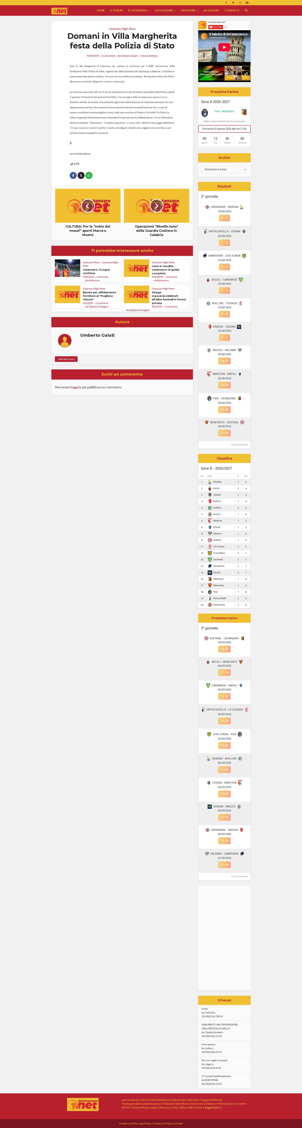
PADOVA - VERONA (224, 326)
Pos (202, 476)
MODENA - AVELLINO (224, 758)
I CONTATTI (231, 10)
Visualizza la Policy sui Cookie (168, 1123)
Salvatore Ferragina (98, 306)
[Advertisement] (224, 938)
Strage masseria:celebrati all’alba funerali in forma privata (169, 298)
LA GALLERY (211, 10)
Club (209, 476)
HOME (101, 10)
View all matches (239, 445)
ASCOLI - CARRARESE (224, 279)
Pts (246, 476)
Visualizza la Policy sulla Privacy (135, 1123)
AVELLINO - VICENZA (224, 303)
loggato (76, 387)
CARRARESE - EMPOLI (224, 685)
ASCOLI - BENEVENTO (224, 661)
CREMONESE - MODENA (224, 206)
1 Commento (171, 306)
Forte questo (208, 1044)
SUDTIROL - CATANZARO (224, 638)
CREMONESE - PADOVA (224, 830)
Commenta (102, 276)
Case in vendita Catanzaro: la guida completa (165, 269)
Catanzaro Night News (122, 28)
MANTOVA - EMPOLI (224, 374)
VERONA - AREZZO (224, 806)
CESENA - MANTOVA (224, 782)
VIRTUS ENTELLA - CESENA (224, 231)
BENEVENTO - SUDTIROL (224, 422)
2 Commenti (108, 55)
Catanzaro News (91, 262)
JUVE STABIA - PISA (224, 734)
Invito (205, 1008)
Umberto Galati (129, 55)
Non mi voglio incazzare (214, 1060)
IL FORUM (116, 10)
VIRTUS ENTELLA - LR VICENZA (224, 709)
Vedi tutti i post (66, 359)
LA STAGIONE (164, 10)
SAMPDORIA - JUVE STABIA (224, 255)
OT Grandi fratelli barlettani (216, 1076)
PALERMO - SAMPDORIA (224, 853)
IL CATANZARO (137, 10)
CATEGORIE (188, 10)
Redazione (94, 280)
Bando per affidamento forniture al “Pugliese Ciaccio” (99, 296)
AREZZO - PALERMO (224, 350)
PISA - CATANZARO (224, 111)
